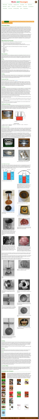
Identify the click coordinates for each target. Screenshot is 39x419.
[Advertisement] (19, 15)
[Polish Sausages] (11, 394)
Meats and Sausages (19, 2)
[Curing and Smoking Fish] (11, 406)
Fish (25, 4)
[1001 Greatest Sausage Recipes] (11, 381)
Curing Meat (16, 80)
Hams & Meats (22, 4)
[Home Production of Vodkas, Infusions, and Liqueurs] (3, 400)
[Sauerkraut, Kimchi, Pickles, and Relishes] (3, 406)
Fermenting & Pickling (16, 8)
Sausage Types (10, 4)
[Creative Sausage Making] (4, 376)
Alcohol (21, 8)
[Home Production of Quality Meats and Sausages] (3, 381)
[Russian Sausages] (19, 394)
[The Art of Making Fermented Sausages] (26, 381)
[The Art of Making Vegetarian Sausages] (26, 406)
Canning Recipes (5, 8)
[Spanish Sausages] (26, 394)
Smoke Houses (13, 6)
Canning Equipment (30, 6)
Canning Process (25, 6)
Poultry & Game (30, 4)
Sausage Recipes (25, 8)
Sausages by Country (16, 4)
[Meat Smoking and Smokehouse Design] (19, 381)
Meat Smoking (4, 6)
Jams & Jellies (10, 8)
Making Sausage (5, 4)
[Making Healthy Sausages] (19, 406)
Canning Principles (19, 6)
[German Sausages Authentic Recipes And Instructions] (3, 394)
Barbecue (9, 6)
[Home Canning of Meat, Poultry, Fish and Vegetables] (11, 400)
